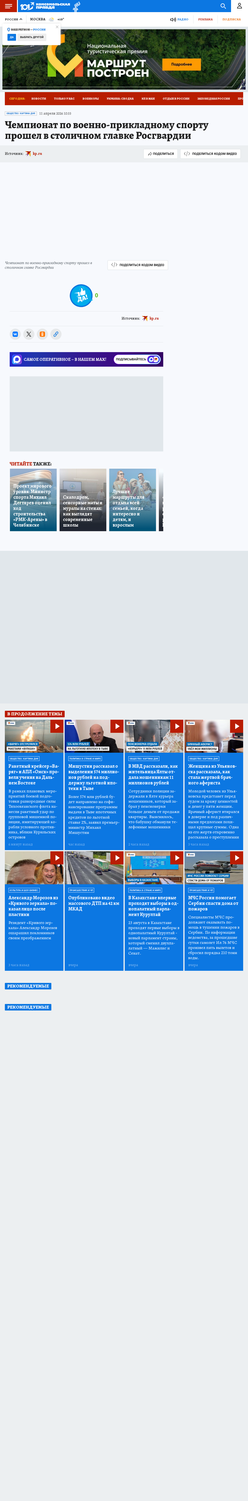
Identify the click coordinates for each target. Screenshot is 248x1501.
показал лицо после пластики (33, 906)
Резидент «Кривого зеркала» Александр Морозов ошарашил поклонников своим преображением (32, 930)
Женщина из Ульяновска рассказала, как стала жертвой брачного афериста (212, 774)
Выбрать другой (32, 37)
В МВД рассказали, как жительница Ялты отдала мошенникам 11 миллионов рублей (153, 774)
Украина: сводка (120, 99)
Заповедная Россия (213, 99)
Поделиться (163, 154)
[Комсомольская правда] (45, 6)
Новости (38, 99)
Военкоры (91, 99)
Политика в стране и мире (85, 759)
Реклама (205, 19)
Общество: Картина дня (21, 113)
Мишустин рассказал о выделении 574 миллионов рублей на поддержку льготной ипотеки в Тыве (93, 777)
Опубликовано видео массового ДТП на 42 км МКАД (93, 903)
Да (12, 37)
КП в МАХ (148, 99)
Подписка (231, 19)
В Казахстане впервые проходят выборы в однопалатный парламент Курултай (153, 906)
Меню (8, 6)
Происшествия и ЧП (81, 890)
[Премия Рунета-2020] (75, 6)
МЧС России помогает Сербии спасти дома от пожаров (213, 903)
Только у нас (64, 99)
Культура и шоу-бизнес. (24, 890)
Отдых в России (176, 99)
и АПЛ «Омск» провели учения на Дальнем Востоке (33, 774)
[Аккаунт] (239, 6)
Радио (182, 19)
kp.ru (37, 153)
